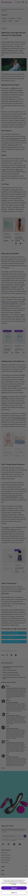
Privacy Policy (23, 883)
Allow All (14, 888)
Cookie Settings (12, 883)
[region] (14, 887)
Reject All (14, 892)
